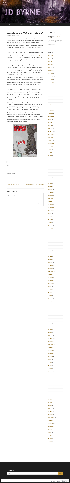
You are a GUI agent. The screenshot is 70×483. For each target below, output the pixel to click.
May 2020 (50, 256)
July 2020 (49, 250)
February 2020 (50, 265)
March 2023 (50, 161)
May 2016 (50, 402)
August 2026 (50, 55)
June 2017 (50, 362)
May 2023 (50, 155)
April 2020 (50, 259)
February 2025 (50, 101)
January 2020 (50, 268)
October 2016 (50, 387)
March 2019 (50, 298)
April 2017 (50, 368)
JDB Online (45, 24)
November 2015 (51, 420)
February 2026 (50, 70)
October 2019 (50, 277)
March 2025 (50, 97)
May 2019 (50, 292)
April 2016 (50, 405)
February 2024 (50, 131)
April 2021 (50, 222)
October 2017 (50, 350)
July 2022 (49, 177)
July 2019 (49, 286)
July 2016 (49, 396)
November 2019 (51, 274)
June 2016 (50, 399)
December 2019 (51, 271)
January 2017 (50, 377)
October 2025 (50, 79)
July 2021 (49, 213)
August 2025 (50, 85)
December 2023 (51, 137)
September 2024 (51, 116)
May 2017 (50, 365)
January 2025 (50, 104)
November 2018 (51, 310)
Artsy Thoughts (12, 169)
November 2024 (51, 110)
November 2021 (51, 201)
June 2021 (50, 216)
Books (31, 24)
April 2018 (50, 332)
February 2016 (50, 411)
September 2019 (51, 280)
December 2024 (51, 107)
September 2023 (51, 143)
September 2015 (51, 426)
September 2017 (51, 353)
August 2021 (50, 210)
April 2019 (50, 295)
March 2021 (50, 225)
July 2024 (49, 119)
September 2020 (51, 243)
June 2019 (50, 289)
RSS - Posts (50, 460)
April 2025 (50, 94)
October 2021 (50, 204)
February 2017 (50, 374)
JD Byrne (17, 35)
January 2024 (50, 134)
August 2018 (50, 320)
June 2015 (50, 435)
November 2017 (51, 347)
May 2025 (50, 91)
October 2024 (50, 113)
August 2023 (50, 146)
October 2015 (50, 423)
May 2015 (50, 438)
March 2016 (50, 408)
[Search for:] (35, 473)
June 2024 (50, 122)
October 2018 (50, 313)
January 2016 (50, 414)
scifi (14, 173)
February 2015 (50, 447)
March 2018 (50, 335)
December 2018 (51, 307)
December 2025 (51, 76)
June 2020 (50, 253)
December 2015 (51, 417)
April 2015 (50, 441)
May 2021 (50, 219)
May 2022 (50, 183)
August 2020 (50, 247)
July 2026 (49, 58)
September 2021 (51, 207)
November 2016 (51, 383)
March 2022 (50, 189)
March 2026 (50, 67)
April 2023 (50, 158)
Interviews (38, 24)
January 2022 (50, 195)
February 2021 (50, 228)
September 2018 (51, 317)
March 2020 (50, 262)
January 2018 (50, 341)
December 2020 (51, 234)
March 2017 (50, 371)
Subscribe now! (51, 46)
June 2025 (50, 88)
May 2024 (50, 125)
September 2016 (51, 390)
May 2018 (50, 329)
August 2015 (50, 429)
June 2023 (50, 152)
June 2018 (50, 326)
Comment (39, 203)
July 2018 (49, 323)
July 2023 (49, 149)
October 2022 (50, 170)
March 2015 (50, 444)
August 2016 (50, 393)
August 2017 (50, 356)
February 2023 (50, 164)
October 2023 (50, 140)
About (14, 24)
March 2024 (50, 128)
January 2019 (50, 304)
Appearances (20, 24)
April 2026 (50, 64)
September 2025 (51, 82)
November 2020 (51, 237)
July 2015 (49, 432)
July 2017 (49, 359)
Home (9, 24)
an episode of (15, 38)
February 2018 (50, 338)
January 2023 (50, 167)
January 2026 (50, 73)
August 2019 (50, 283)
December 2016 (51, 380)
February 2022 (50, 192)
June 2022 (50, 180)
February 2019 (50, 301)
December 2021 (51, 198)
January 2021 (50, 231)
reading (17, 169)
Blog (27, 24)
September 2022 (51, 174)
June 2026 (50, 61)
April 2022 (50, 186)
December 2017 (51, 344)
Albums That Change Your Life (13, 184)
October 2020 (50, 240)
